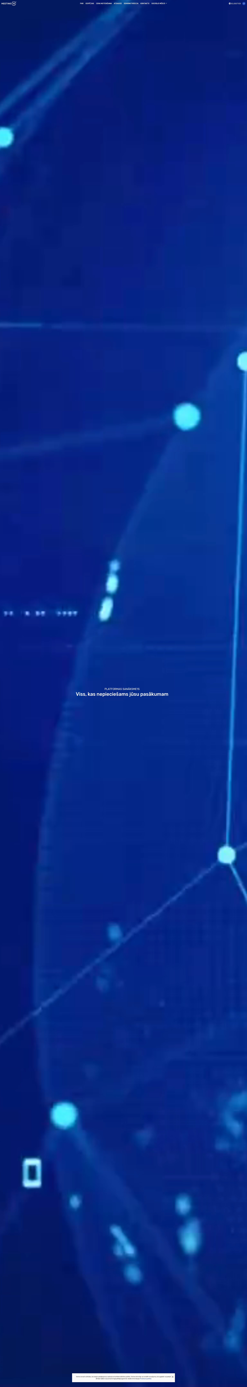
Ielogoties (236, 4)
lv (244, 3)
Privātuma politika (145, 1379)
